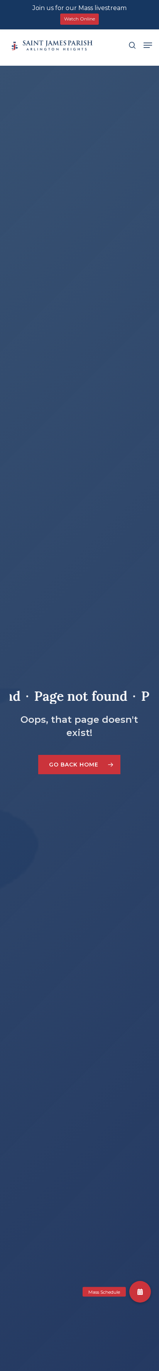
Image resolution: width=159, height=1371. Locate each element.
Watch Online (79, 19)
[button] (148, 45)
